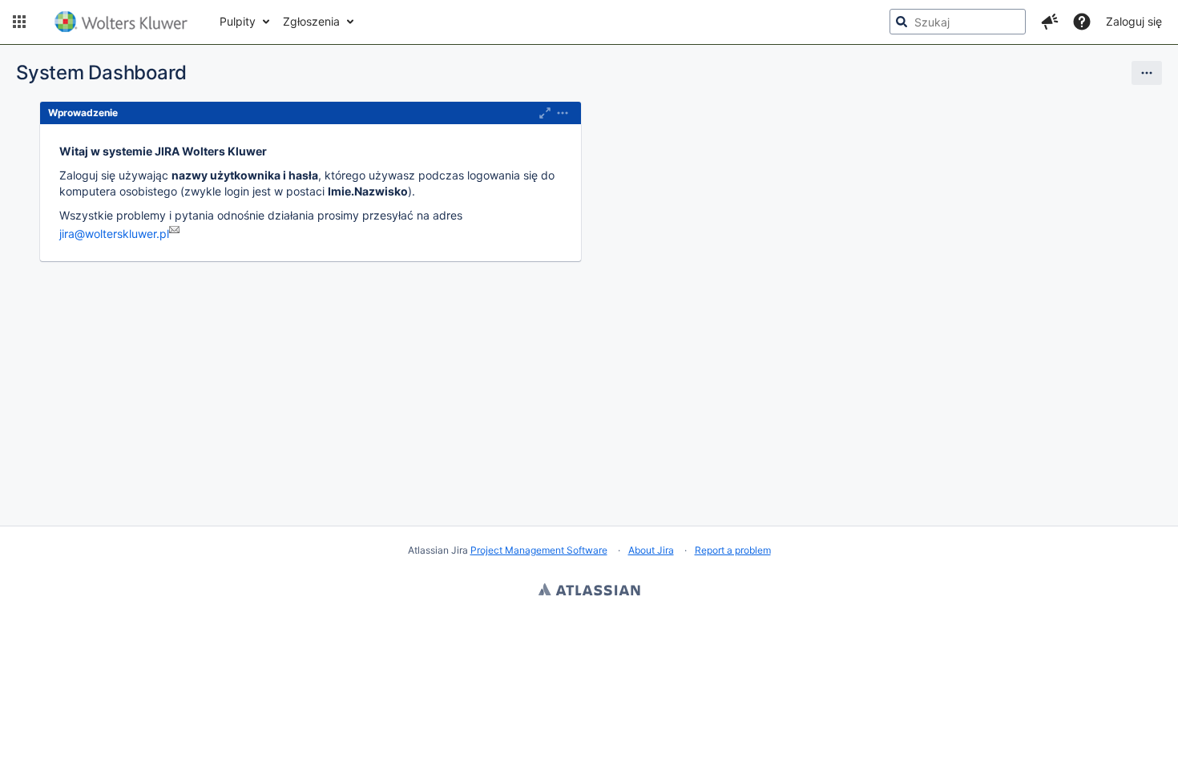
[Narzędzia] (1147, 73)
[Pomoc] (1082, 21)
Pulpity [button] (238, 21)
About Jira (651, 550)
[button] (19, 22)
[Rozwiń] (562, 113)
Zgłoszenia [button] (311, 21)
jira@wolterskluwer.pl (114, 233)
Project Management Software (538, 550)
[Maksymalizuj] (545, 113)
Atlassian (589, 591)
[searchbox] (958, 21)
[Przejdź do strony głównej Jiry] (121, 22)
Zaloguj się (1134, 21)
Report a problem (733, 550)
